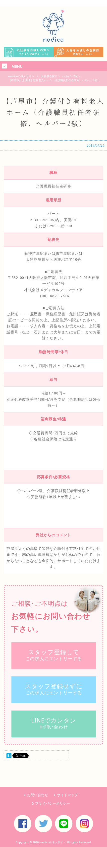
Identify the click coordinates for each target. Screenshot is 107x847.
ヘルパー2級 (70, 76)
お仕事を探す (49, 76)
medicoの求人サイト (21, 76)
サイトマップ (67, 795)
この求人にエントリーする (54, 655)
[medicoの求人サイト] (53, 41)
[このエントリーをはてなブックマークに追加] (8, 757)
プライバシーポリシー (52, 803)
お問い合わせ (53, 723)
